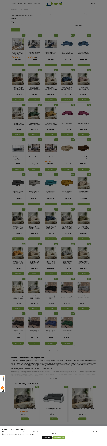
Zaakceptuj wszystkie (59, 437)
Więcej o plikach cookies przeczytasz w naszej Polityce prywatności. (18, 434)
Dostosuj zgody (46, 437)
